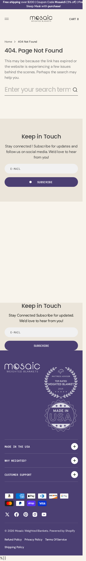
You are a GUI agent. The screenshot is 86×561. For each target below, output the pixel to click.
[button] (7, 19)
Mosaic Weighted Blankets (31, 531)
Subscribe (44, 182)
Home (8, 42)
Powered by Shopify (62, 531)
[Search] (75, 90)
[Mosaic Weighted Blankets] (41, 19)
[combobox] (38, 89)
